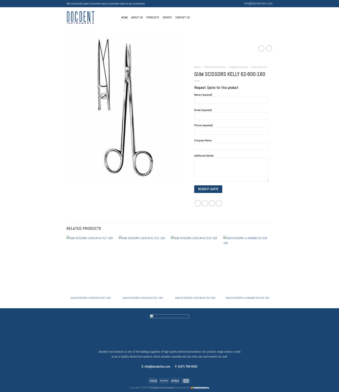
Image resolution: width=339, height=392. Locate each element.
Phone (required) (203, 125)
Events (167, 17)
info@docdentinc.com (258, 3)
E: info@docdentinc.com (156, 366)
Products (152, 17)
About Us (137, 17)
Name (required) (203, 94)
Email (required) (203, 110)
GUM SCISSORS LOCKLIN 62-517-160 (90, 298)
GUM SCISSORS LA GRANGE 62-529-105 (247, 298)
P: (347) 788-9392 (186, 366)
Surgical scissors (238, 67)
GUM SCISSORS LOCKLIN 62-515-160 (195, 298)
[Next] (271, 271)
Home (124, 17)
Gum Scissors (259, 67)
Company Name (203, 140)
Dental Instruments (214, 67)
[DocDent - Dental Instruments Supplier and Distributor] (91, 17)
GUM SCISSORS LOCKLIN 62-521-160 (143, 298)
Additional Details (204, 155)
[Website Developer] (200, 387)
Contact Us (182, 17)
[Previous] (67, 271)
